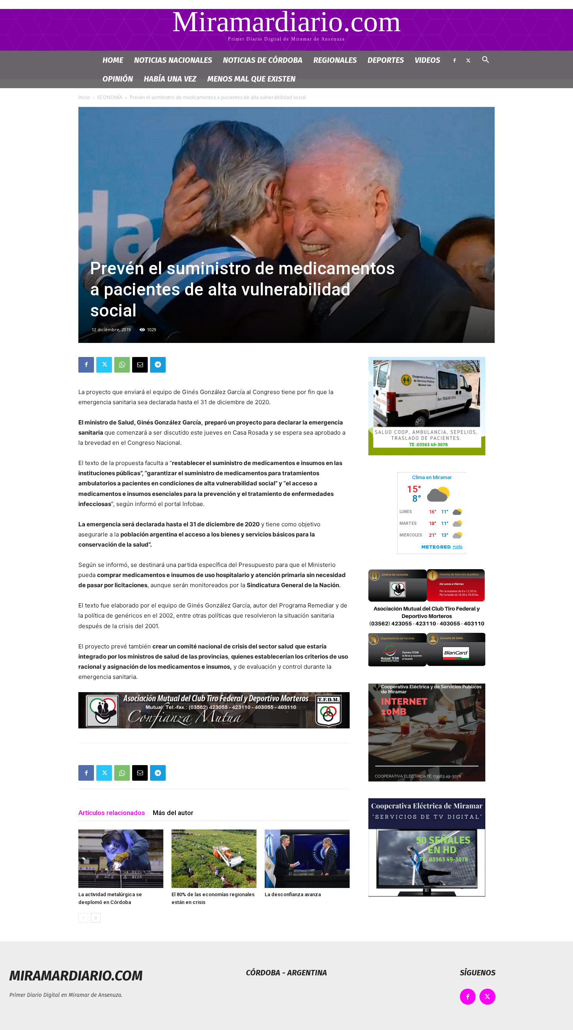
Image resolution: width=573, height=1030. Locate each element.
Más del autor (173, 813)
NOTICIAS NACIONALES (173, 60)
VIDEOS (427, 60)
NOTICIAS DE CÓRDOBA (262, 60)
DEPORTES (386, 60)
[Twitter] (468, 60)
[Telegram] (158, 365)
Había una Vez (170, 78)
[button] (485, 60)
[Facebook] (454, 60)
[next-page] (96, 918)
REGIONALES (335, 60)
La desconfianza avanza (293, 894)
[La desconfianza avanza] (307, 858)
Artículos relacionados (111, 813)
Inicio (84, 97)
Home (113, 60)
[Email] (140, 365)
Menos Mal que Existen (251, 78)
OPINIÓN (118, 78)
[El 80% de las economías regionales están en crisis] (214, 858)
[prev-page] (83, 918)
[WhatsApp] (122, 365)
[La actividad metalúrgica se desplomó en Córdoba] (120, 858)
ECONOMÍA (109, 97)
